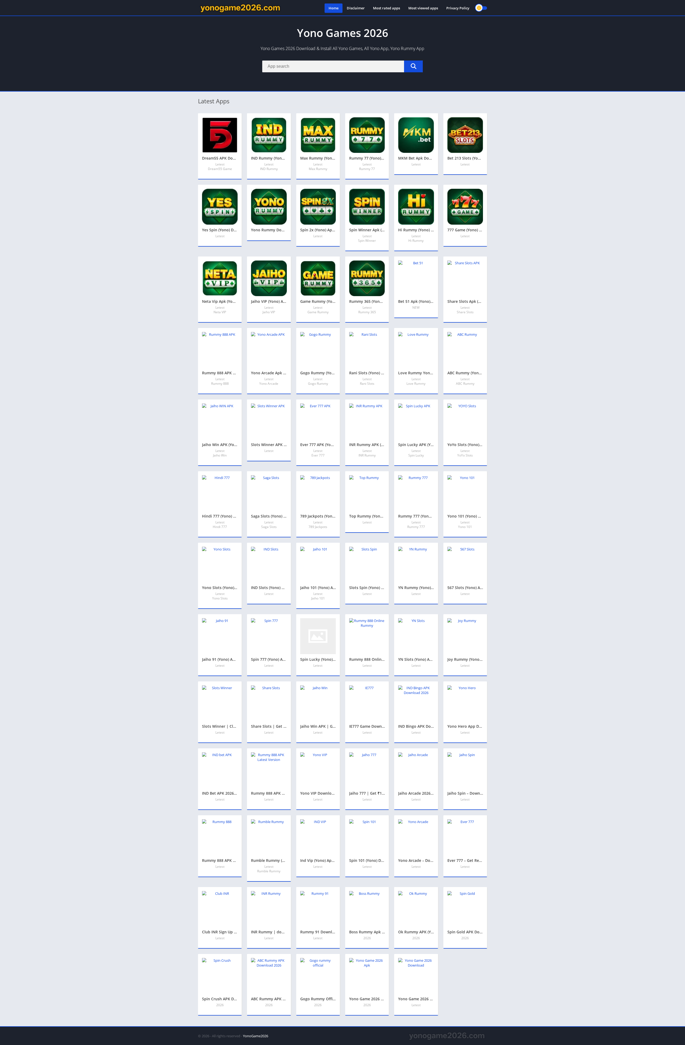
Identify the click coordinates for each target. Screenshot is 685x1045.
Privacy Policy (457, 8)
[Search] (413, 66)
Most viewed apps (423, 8)
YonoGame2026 (255, 1035)
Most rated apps (386, 8)
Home (333, 8)
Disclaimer (356, 8)
